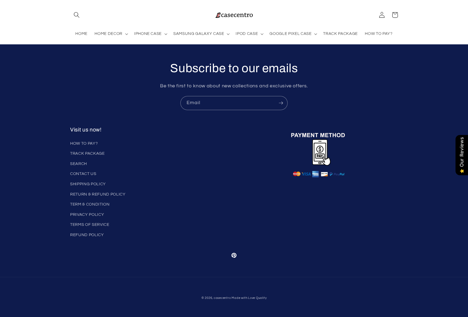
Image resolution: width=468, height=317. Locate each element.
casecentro (222, 297)
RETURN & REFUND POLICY (98, 194)
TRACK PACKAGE (87, 153)
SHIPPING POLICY (88, 184)
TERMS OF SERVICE (89, 224)
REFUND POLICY (87, 235)
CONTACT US (83, 173)
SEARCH (78, 163)
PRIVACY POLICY (87, 214)
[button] (76, 14)
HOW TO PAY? (84, 143)
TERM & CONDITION (90, 204)
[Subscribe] (280, 103)
